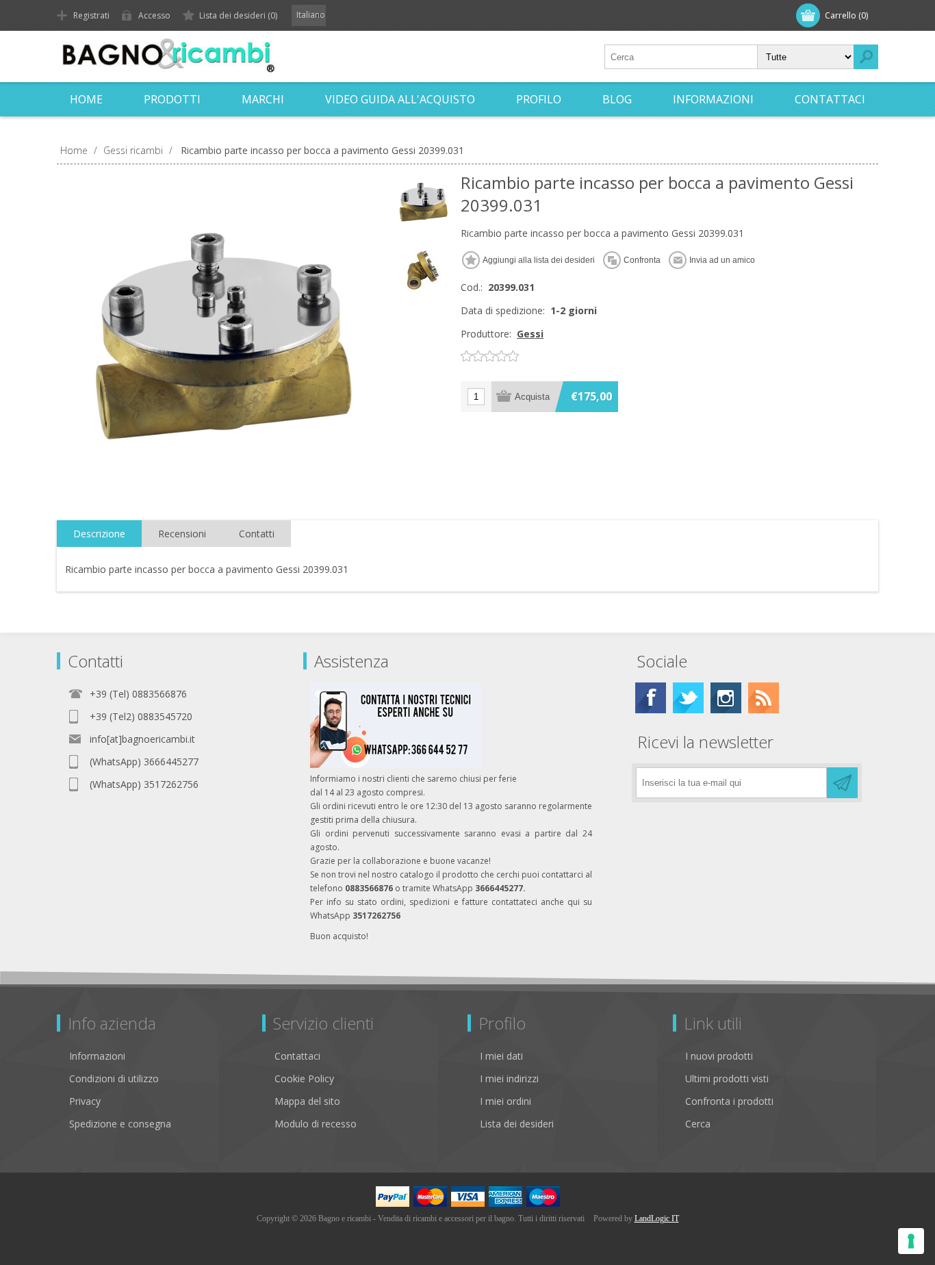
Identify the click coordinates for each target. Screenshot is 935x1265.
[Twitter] (688, 697)
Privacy (85, 1101)
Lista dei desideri (517, 1123)
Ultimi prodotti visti (727, 1078)
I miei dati (501, 1055)
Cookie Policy (304, 1078)
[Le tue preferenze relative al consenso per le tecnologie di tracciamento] (911, 1241)
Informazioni (97, 1055)
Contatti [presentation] (256, 533)
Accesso (154, 15)
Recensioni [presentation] (182, 533)
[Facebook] (650, 697)
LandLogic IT (657, 1218)
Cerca (697, 1123)
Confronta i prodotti (729, 1101)
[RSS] (763, 697)
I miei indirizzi (509, 1078)
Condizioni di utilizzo (114, 1078)
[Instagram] (725, 697)
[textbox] (681, 56)
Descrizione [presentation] (99, 533)
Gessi (530, 333)
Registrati (91, 15)
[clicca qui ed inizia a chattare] (395, 765)
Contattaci (297, 1055)
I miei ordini (505, 1101)
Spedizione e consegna (120, 1123)
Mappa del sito (307, 1101)
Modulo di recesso (315, 1123)
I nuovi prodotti (719, 1055)
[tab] (99, 534)
